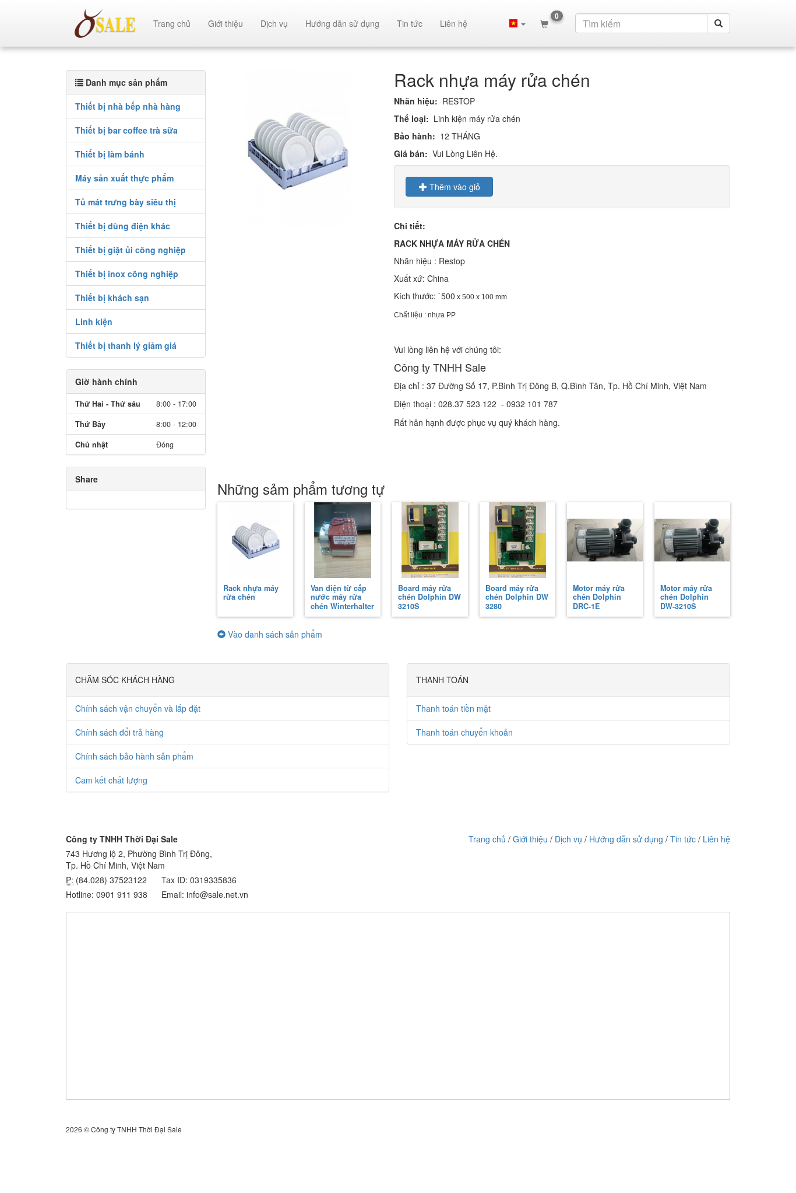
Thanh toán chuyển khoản (464, 732)
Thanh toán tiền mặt (453, 708)
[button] (517, 23)
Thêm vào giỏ (453, 187)
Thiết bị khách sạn (112, 297)
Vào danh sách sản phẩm (274, 634)
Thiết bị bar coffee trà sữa (126, 130)
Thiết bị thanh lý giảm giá (126, 345)
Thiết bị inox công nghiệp (126, 273)
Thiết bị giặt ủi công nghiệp (130, 250)
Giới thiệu (225, 23)
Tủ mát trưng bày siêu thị (125, 202)
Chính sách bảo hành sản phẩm (134, 756)
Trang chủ (172, 23)
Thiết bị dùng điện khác (122, 226)
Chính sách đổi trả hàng (119, 732)
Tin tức (409, 23)
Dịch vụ (274, 23)
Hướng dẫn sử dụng (342, 23)
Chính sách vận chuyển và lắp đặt (137, 708)
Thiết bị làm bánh (110, 154)
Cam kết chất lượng (111, 780)
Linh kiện (93, 321)
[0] (544, 23)
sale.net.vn (105, 23)
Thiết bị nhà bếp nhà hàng (128, 106)
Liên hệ (453, 23)
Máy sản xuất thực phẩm (124, 178)
